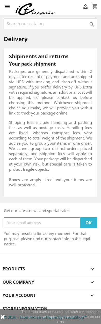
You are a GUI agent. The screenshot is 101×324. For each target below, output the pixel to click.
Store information (25, 309)
